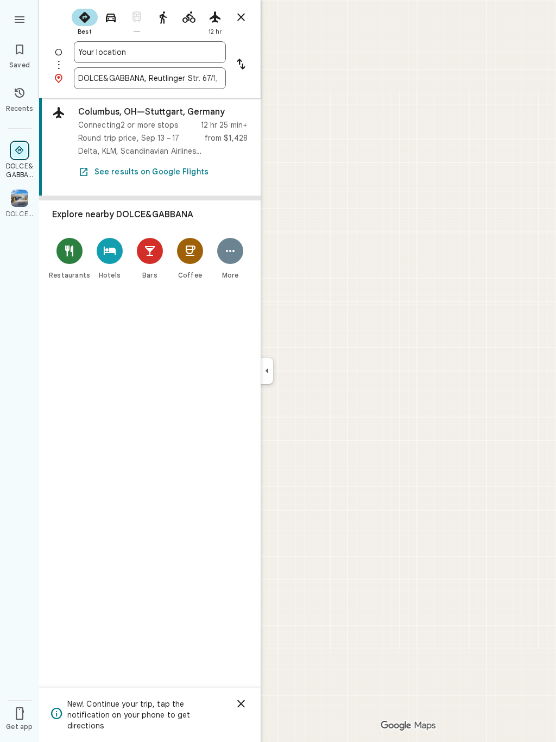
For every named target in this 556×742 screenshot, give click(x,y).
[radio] (85, 21)
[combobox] (150, 52)
